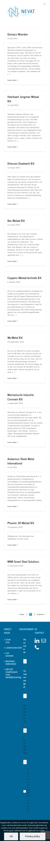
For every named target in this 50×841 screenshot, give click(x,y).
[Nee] (46, 830)
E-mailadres (25, 746)
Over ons (8, 641)
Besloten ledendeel (10, 662)
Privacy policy (32, 836)
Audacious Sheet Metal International (20, 460)
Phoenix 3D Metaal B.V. (20, 523)
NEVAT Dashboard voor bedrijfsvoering (10, 673)
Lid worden (9, 654)
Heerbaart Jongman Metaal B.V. (23, 98)
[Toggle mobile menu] (44, 4)
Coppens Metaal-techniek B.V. (24, 277)
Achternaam (24, 713)
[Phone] (37, 647)
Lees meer (12, 80)
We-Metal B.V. (15, 337)
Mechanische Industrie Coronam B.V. (20, 396)
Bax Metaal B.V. (16, 220)
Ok (11, 836)
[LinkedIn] (37, 640)
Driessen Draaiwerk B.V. (21, 163)
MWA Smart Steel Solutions (23, 561)
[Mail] (43, 640)
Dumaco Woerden (17, 34)
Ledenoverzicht (10, 647)
